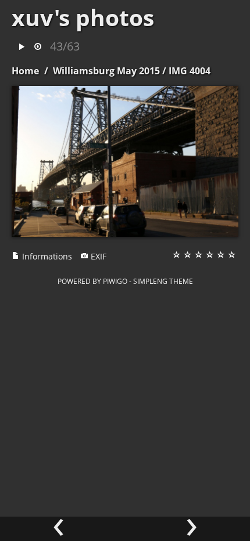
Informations (46, 256)
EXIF (97, 256)
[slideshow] (21, 47)
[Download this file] (38, 47)
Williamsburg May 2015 (106, 70)
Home (25, 70)
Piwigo (115, 281)
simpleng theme (163, 281)
